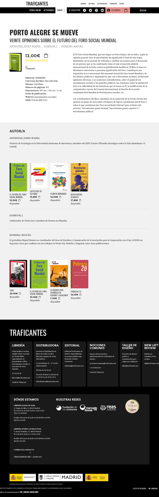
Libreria (83, 3)
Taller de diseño (129, 347)
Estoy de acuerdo (139, 488)
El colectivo (74, 10)
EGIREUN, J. (51, 46)
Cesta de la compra (126, 10)
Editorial (92, 3)
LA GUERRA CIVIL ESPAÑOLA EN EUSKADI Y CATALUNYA (59, 293)
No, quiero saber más (29, 491)
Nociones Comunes (97, 347)
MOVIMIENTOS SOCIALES (45, 97)
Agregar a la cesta (46, 55)
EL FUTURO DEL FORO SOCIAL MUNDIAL (18, 195)
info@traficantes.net (22, 452)
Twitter (90, 10)
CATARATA (40, 78)
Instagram (96, 10)
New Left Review (151, 347)
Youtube (102, 10)
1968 (12, 290)
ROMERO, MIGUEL (72, 46)
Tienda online (35, 10)
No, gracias (153, 488)
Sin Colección (51, 81)
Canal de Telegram (19, 382)
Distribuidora (102, 3)
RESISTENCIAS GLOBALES (76, 195)
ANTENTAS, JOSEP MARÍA (25, 46)
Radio (59, 10)
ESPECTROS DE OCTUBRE (36, 192)
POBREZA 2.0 (76, 291)
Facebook (84, 10)
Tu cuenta (115, 10)
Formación (113, 3)
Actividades (49, 10)
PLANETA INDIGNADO (58, 194)
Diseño (121, 3)
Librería (18, 345)
